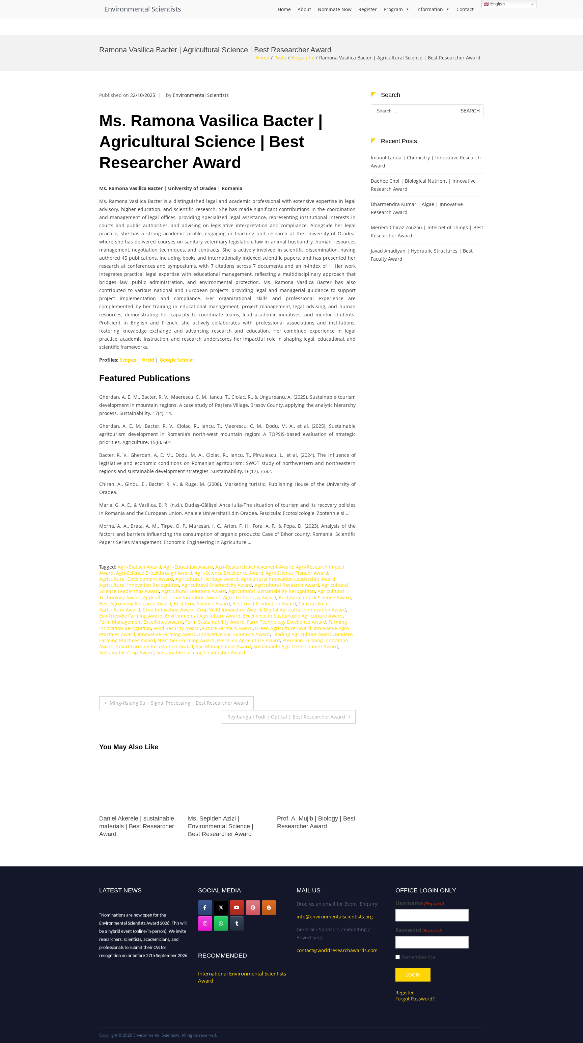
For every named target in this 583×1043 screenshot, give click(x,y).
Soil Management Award (223, 646)
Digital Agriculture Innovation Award (305, 609)
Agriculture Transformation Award (182, 597)
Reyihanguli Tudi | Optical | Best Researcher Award (286, 716)
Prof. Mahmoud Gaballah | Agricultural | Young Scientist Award (137, 826)
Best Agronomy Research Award (135, 603)
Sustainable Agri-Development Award (295, 646)
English (497, 3)
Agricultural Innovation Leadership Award (288, 579)
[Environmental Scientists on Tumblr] (237, 923)
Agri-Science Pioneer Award (297, 573)
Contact (465, 9)
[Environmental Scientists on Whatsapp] (221, 923)
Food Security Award (177, 628)
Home (284, 9)
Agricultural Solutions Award (193, 591)
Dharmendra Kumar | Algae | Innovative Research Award (417, 208)
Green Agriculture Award (283, 628)
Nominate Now (335, 9)
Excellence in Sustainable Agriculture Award (293, 615)
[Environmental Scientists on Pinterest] (253, 907)
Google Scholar (177, 360)
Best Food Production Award (264, 603)
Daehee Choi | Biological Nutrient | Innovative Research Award (423, 185)
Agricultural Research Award (286, 585)
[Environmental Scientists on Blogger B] (269, 907)
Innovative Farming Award (167, 634)
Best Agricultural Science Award (315, 597)
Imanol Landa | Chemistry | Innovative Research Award (426, 161)
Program (393, 9)
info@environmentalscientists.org (335, 916)
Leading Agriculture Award (302, 634)
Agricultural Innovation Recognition (139, 585)
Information (429, 9)
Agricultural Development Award (136, 579)
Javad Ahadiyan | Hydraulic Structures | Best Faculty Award (422, 254)
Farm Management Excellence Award (141, 622)
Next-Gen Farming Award (186, 640)
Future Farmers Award (227, 628)
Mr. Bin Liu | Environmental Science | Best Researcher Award (224, 826)
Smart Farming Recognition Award (154, 646)
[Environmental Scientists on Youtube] (237, 907)
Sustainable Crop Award (126, 652)
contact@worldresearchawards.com (337, 950)
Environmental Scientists (142, 9)
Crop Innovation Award (169, 609)
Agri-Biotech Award (139, 567)
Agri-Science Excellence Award (229, 573)
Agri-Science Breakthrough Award (154, 573)
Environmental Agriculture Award (203, 615)
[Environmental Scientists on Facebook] (205, 907)
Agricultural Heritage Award (207, 579)
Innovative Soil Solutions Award (234, 634)
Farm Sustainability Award (215, 622)
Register (367, 9)
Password (418, 930)
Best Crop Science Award (202, 603)
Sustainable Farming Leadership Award (200, 652)
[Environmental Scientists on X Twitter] (221, 907)
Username (419, 903)
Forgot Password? (415, 998)
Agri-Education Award (188, 567)
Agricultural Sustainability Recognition (271, 591)
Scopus (128, 360)
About (304, 9)
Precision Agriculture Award (248, 640)
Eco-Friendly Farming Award (131, 615)
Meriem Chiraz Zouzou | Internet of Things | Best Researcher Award (427, 231)
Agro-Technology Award (249, 597)
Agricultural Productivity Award (217, 585)
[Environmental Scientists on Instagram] (205, 923)
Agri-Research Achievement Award (254, 567)
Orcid (148, 360)
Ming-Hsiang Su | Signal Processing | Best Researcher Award (179, 703)
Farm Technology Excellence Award (286, 622)
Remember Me (418, 957)
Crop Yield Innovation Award (229, 609)
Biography (302, 57)
